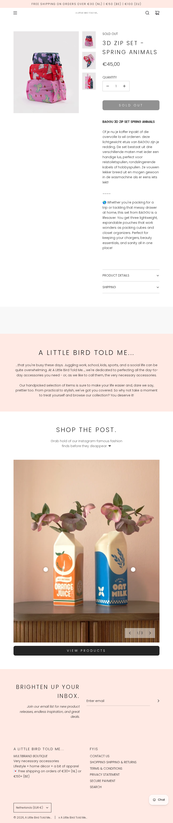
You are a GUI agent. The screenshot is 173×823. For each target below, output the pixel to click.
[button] (130, 633)
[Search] (147, 13)
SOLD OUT (110, 34)
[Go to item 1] (46, 569)
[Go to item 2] (133, 569)
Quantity (109, 77)
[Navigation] (15, 13)
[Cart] (157, 13)
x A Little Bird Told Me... (73, 817)
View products (86, 650)
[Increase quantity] (124, 86)
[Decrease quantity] (108, 86)
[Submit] (158, 701)
